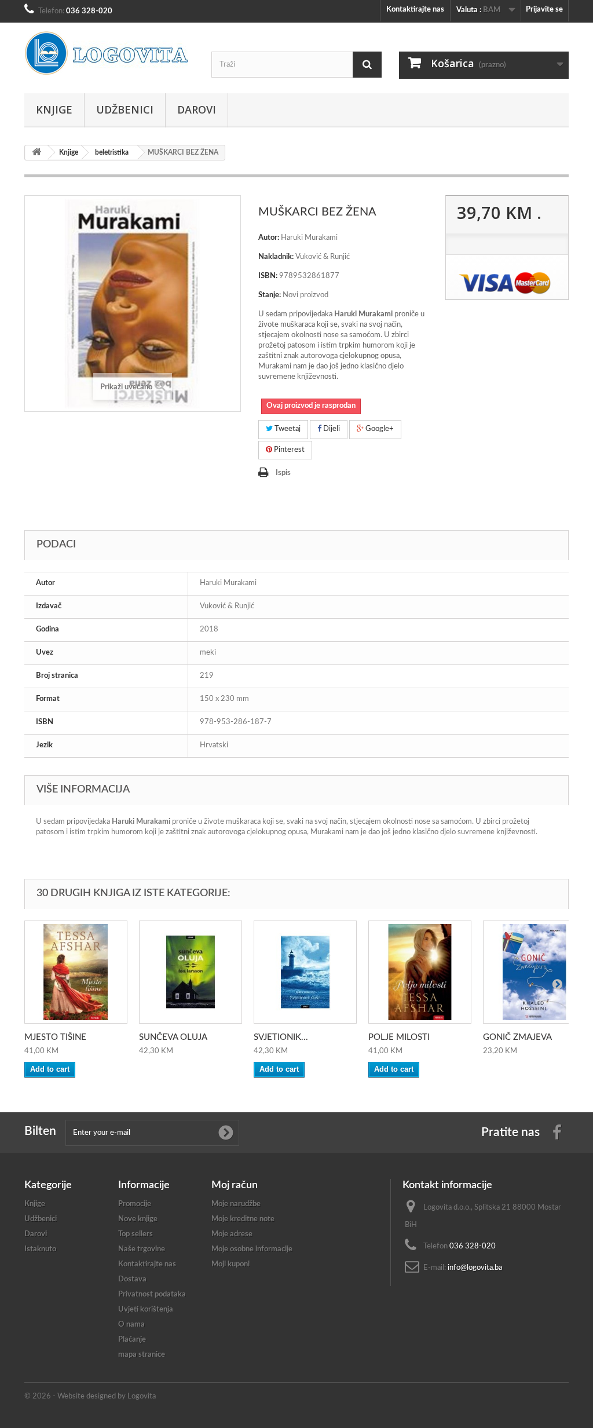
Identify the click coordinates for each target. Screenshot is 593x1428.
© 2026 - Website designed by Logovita (90, 1396)
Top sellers (135, 1234)
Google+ (379, 429)
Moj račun (234, 1185)
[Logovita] (109, 53)
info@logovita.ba (475, 1268)
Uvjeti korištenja (145, 1309)
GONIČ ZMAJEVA (517, 1037)
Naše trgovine (141, 1249)
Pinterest (288, 450)
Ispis (283, 473)
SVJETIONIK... (281, 1037)
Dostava (132, 1279)
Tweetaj (287, 429)
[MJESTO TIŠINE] (75, 972)
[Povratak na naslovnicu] (36, 152)
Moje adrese (231, 1234)
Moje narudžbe (236, 1204)
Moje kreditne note (242, 1219)
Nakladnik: (276, 257)
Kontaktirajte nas (415, 9)
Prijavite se (544, 9)
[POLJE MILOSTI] (419, 972)
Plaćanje (132, 1339)
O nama (131, 1324)
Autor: (268, 238)
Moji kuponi (230, 1264)
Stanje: (269, 295)
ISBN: (267, 276)
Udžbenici (124, 109)
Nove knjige (138, 1219)
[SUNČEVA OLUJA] (190, 972)
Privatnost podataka (152, 1294)
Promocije (134, 1204)
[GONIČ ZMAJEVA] (534, 972)
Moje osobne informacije (251, 1249)
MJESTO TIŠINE (55, 1037)
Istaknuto (40, 1249)
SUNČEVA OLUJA (173, 1037)
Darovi (196, 109)
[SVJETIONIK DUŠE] (305, 972)
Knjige (54, 109)
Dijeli (330, 429)
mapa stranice (141, 1354)
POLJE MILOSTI (399, 1037)
